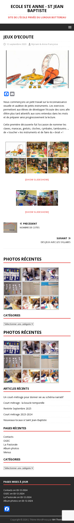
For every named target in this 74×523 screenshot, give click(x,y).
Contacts (8, 436)
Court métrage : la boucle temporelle (23, 402)
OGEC (6, 440)
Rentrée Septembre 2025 (17, 408)
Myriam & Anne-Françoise (44, 44)
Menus (7, 452)
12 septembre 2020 (16, 44)
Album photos (11, 448)
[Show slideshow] (37, 179)
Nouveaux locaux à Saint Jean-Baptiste (25, 420)
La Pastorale (10, 444)
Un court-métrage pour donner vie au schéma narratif (33, 397)
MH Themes (58, 519)
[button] (69, 26)
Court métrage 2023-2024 (17, 414)
